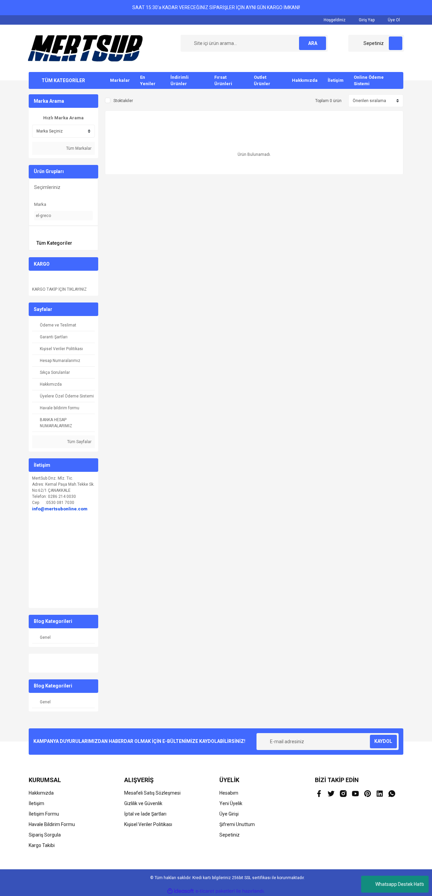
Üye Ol (393, 20)
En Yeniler (148, 81)
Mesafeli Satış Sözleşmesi (152, 793)
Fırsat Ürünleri (223, 81)
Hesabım (228, 793)
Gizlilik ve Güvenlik (143, 803)
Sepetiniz (229, 835)
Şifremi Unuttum (237, 824)
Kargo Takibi (42, 845)
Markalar (120, 80)
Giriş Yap (366, 20)
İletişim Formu (44, 814)
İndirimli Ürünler (179, 81)
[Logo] (85, 48)
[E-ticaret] (215, 891)
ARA (312, 43)
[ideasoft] (180, 891)
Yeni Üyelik (230, 803)
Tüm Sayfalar (78, 441)
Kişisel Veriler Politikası (148, 824)
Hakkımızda (305, 80)
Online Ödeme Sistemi (369, 81)
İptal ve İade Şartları (145, 814)
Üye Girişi (229, 814)
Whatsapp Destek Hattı (399, 884)
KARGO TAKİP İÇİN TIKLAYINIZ (59, 289)
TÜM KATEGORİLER (63, 80)
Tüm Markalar (78, 148)
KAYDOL (383, 741)
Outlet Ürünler (262, 81)
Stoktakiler (123, 100)
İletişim (336, 80)
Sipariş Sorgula (45, 835)
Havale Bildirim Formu (52, 824)
